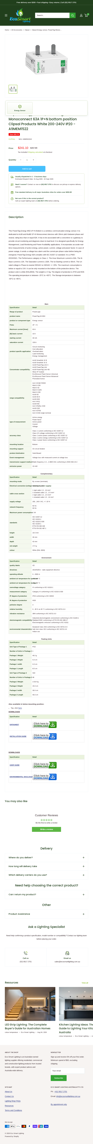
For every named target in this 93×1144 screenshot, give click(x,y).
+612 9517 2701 (60, 1091)
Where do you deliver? (21, 857)
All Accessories (16, 30)
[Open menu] (6, 15)
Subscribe (58, 1078)
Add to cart (27, 169)
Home (7, 30)
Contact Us (9, 1096)
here (20, 708)
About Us (8, 1091)
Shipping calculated (35, 152)
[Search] (73, 15)
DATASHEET (14, 725)
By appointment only (59, 1104)
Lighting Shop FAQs (13, 1101)
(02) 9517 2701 (46, 184)
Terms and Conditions (13, 1110)
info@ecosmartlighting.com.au (68, 1096)
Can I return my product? (22, 894)
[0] (86, 15)
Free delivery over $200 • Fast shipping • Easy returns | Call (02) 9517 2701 (46, 2)
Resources (9, 1106)
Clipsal (27, 30)
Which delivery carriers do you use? (28, 874)
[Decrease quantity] (20, 159)
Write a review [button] (46, 829)
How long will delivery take (23, 866)
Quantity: (12, 160)
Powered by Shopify (12, 1136)
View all (85, 983)
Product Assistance (19, 913)
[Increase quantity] (33, 159)
